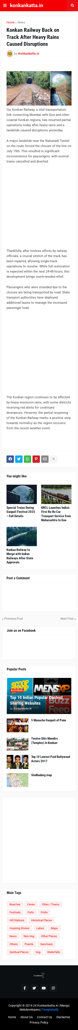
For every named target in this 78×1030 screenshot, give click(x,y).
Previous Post (13, 618)
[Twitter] (19, 459)
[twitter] (34, 988)
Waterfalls (53, 952)
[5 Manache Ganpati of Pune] (17, 725)
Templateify (50, 1009)
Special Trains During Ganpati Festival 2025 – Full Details (20, 512)
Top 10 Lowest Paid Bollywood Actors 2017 (50, 759)
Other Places (49, 936)
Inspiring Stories (19, 928)
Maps (54, 928)
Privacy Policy (39, 1022)
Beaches (15, 904)
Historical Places (41, 920)
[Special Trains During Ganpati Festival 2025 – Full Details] (21, 494)
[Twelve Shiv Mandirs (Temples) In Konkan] (17, 744)
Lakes (40, 928)
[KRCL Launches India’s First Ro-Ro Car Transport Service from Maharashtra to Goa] (56, 494)
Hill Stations (17, 920)
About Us (26, 1017)
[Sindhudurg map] (17, 780)
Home (10, 22)
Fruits (44, 912)
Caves (31, 904)
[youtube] (43, 988)
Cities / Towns (50, 904)
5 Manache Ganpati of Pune (48, 720)
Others (14, 944)
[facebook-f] (24, 988)
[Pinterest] (36, 459)
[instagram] (53, 988)
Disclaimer (63, 1017)
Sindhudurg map (41, 775)
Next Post (67, 618)
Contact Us (44, 1017)
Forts (31, 912)
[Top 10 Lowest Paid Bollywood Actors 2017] (17, 762)
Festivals (15, 912)
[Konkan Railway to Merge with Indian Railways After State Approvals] (21, 536)
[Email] (45, 459)
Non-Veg (29, 936)
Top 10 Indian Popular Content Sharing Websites (36, 700)
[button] (5, 5)
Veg (38, 952)
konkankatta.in (26, 5)
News (21, 22)
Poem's (29, 944)
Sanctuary (46, 944)
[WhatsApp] (27, 459)
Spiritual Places (19, 952)
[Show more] (53, 459)
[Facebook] (10, 459)
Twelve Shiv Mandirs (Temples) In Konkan (44, 741)
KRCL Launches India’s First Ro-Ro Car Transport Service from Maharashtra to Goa (56, 514)
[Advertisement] (39, 208)
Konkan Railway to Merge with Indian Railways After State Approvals (19, 556)
